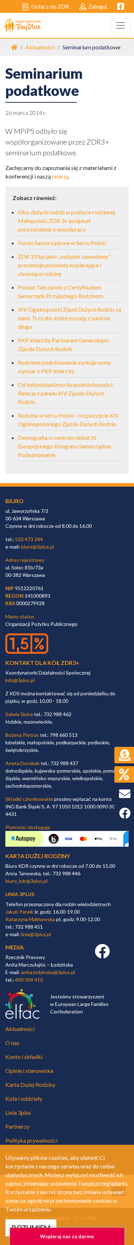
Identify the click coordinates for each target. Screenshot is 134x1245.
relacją (60, 176)
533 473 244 (29, 539)
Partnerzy (17, 1126)
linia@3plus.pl (36, 934)
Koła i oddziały (23, 1098)
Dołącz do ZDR (50, 6)
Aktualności (40, 47)
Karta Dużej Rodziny (30, 1084)
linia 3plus (19, 894)
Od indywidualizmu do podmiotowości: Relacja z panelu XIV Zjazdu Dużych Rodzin (66, 393)
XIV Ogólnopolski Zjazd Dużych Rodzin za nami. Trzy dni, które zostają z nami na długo (69, 318)
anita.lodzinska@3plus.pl (48, 972)
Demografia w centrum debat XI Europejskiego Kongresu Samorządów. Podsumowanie (65, 446)
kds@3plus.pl (20, 680)
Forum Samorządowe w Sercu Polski (62, 242)
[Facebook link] (102, 955)
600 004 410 (29, 980)
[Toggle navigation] (120, 25)
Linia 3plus (18, 1112)
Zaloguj (97, 6)
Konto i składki (24, 1056)
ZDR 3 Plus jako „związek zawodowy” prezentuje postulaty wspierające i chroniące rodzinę (64, 265)
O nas (12, 1042)
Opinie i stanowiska (29, 1070)
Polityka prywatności (31, 1140)
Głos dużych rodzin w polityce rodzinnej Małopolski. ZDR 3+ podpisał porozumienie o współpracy (66, 221)
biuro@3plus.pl (37, 547)
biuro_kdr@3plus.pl (26, 881)
